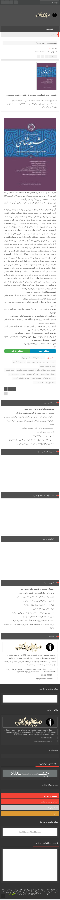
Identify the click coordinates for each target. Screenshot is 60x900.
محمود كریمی (36, 378)
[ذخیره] (42, 56)
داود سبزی (31, 362)
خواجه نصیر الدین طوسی (46, 362)
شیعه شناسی (9, 370)
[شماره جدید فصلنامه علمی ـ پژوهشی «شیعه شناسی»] (46, 76)
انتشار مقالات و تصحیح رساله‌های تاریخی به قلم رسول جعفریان (31, 440)
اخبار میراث (41, 43)
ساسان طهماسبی (19, 362)
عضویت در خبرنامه (51, 796)
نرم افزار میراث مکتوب (49, 802)
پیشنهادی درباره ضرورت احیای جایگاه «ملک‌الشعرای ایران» (33, 620)
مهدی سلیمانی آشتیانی (21, 378)
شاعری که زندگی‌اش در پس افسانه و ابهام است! (36, 35)
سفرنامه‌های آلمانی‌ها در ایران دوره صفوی (39, 409)
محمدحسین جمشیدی (17, 374)
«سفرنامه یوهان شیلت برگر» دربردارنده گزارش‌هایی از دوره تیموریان (29, 417)
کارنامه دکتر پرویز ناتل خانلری (43, 609)
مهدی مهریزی (50, 382)
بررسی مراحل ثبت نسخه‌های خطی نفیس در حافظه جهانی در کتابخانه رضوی (29, 625)
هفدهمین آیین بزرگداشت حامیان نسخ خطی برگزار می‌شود (33, 613)
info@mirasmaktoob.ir (44, 678)
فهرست (50, 29)
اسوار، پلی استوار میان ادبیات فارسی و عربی (38, 616)
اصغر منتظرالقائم (38, 358)
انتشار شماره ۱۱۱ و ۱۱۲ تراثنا (43, 436)
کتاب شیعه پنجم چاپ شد (45, 432)
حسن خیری (26, 358)
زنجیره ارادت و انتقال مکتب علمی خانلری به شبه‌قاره (35, 597)
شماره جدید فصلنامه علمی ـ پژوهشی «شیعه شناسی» (36, 370)
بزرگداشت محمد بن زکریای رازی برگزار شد (38, 605)
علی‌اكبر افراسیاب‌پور (48, 374)
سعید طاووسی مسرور (47, 366)
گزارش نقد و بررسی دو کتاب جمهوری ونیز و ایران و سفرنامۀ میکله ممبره (30, 422)
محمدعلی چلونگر (49, 378)
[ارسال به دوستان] (46, 56)
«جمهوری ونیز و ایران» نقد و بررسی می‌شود (38, 428)
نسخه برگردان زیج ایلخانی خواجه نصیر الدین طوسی (35, 444)
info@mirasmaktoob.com (43, 741)
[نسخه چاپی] (39, 56)
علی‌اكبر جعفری (32, 374)
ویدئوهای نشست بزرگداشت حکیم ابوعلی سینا (37, 589)
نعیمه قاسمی (38, 382)
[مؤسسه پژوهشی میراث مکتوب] (43, 15)
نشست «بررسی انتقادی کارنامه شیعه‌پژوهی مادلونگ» (34, 413)
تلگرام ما (54, 814)
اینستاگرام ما (53, 808)
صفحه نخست (52, 43)
